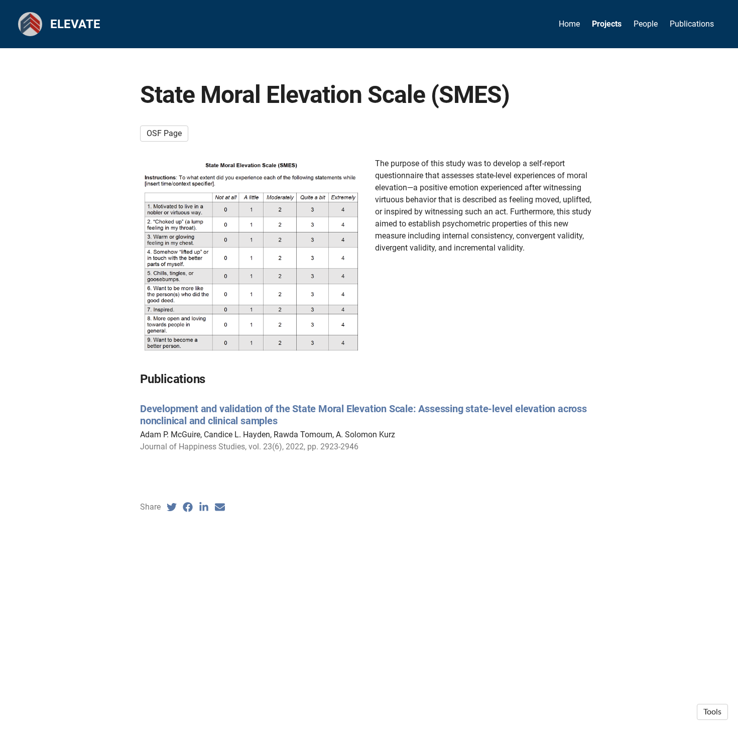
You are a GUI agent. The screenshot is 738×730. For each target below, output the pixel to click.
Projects (607, 24)
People (646, 24)
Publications (692, 24)
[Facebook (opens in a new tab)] (188, 507)
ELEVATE (75, 24)
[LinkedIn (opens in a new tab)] (204, 507)
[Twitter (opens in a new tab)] (172, 507)
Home (569, 24)
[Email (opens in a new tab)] (220, 507)
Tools (712, 712)
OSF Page (164, 133)
